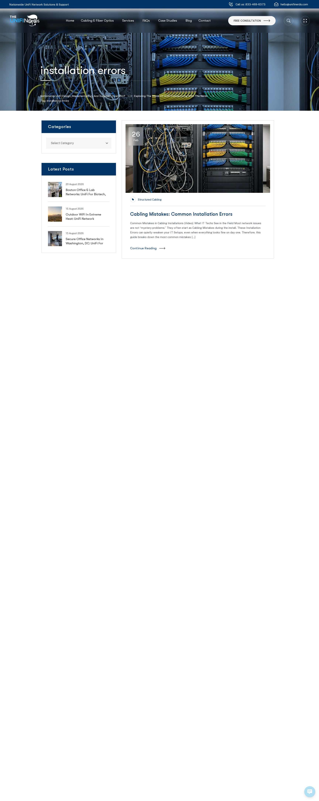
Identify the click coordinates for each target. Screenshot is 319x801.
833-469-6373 (255, 4)
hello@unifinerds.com (294, 4)
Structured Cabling (150, 199)
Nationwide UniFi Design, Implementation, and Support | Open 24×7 (82, 96)
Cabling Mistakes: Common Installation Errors (181, 214)
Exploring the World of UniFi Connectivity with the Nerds (170, 96)
